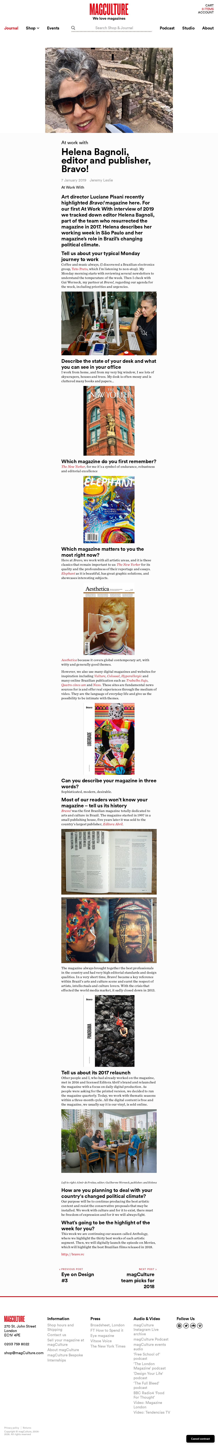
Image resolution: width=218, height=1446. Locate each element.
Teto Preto (80, 269)
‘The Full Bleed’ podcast (146, 1385)
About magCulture (63, 1350)
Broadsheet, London (107, 1325)
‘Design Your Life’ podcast (148, 1375)
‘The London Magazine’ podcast (150, 1365)
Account (206, 12)
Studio (188, 28)
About (208, 28)
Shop (31, 28)
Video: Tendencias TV (152, 1412)
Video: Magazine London (148, 1404)
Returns (27, 1427)
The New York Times (108, 1346)
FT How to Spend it (106, 1330)
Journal (11, 28)
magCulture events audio (150, 1346)
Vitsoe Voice (101, 1341)
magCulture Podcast (151, 1339)
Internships (56, 1360)
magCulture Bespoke (65, 1355)
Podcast (167, 28)
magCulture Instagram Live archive (146, 1329)
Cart (209, 5)
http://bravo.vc (72, 1254)
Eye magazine (102, 1335)
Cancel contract (200, 1438)
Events (53, 28)
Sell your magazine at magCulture (65, 1342)
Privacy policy (11, 1427)
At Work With (72, 187)
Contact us (56, 1335)
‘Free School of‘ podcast (147, 1356)
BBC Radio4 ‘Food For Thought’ (149, 1395)
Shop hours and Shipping (60, 1327)
